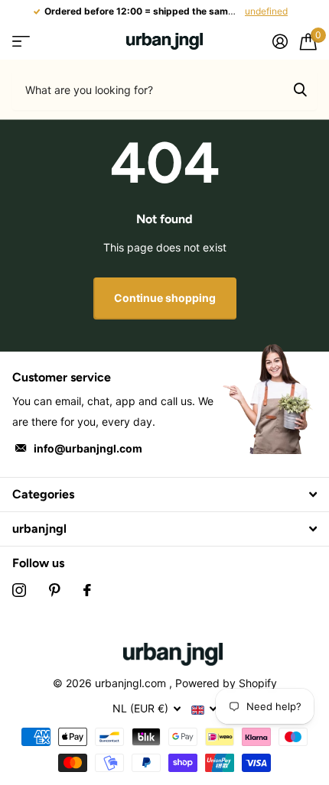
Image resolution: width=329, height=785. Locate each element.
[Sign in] (280, 41)
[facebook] (87, 590)
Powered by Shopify (226, 682)
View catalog (21, 41)
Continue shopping (165, 297)
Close (164, 494)
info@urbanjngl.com (88, 448)
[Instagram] (19, 590)
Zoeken (300, 89)
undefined (266, 11)
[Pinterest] (54, 590)
